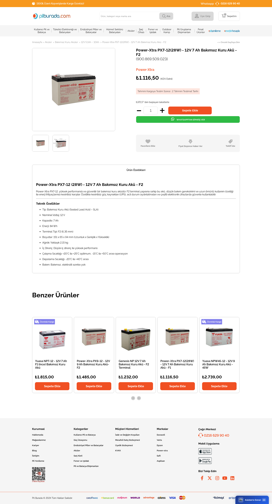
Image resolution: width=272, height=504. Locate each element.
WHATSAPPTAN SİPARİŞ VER (190, 120)
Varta (159, 440)
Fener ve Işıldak (81, 461)
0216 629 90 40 (230, 3)
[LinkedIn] (232, 478)
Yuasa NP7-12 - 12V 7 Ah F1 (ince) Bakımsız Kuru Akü (51, 364)
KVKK (118, 450)
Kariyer (35, 445)
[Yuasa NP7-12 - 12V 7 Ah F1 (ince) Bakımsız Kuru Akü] (52, 337)
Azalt (139, 110)
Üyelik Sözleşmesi (124, 445)
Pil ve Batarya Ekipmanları (86, 466)
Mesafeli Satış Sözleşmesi (127, 440)
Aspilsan (161, 461)
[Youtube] (225, 478)
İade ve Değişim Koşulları (127, 435)
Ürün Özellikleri (136, 170)
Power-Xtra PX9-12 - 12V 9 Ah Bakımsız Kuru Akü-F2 (93, 364)
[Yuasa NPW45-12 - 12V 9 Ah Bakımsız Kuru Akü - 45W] (219, 337)
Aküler (77, 450)
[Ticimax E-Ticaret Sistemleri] (218, 498)
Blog (34, 450)
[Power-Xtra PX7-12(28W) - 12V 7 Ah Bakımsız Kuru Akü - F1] (177, 337)
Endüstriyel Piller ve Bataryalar (88, 445)
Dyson (160, 445)
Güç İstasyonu (80, 440)
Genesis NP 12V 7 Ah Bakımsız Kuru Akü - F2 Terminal (134, 364)
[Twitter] (209, 478)
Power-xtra (162, 450)
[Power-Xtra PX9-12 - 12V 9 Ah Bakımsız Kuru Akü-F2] (94, 337)
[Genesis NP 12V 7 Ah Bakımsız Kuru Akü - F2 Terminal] (136, 337)
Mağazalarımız (39, 440)
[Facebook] (202, 478)
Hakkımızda (37, 435)
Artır (162, 110)
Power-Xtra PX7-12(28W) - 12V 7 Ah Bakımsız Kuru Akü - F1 (177, 364)
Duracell (161, 435)
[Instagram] (217, 478)
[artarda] (234, 498)
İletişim (35, 456)
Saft (159, 456)
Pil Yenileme (38, 461)
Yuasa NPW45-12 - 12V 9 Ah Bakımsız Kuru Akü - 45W (218, 364)
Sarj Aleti (78, 456)
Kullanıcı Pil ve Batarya (85, 435)
